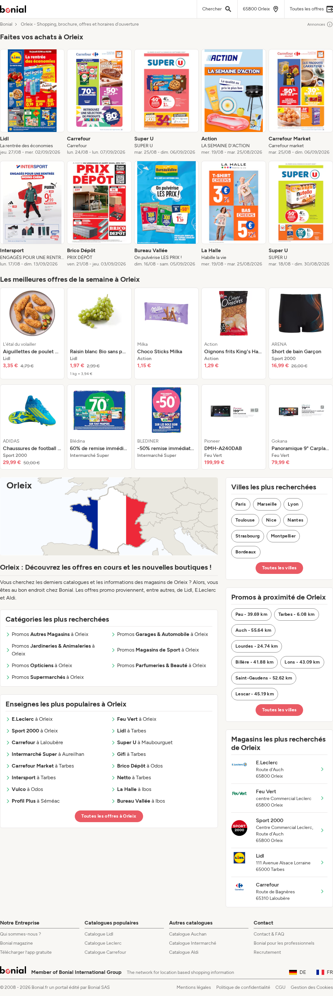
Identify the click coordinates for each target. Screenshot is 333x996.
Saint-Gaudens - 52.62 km (263, 678)
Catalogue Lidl (99, 934)
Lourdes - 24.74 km (256, 646)
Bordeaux (245, 552)
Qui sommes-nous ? (20, 934)
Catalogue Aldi (183, 952)
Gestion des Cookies (312, 987)
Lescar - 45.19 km (254, 694)
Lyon (293, 504)
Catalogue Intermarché (192, 943)
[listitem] (32, 102)
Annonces (316, 24)
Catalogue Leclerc (103, 943)
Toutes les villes (279, 568)
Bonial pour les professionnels (284, 943)
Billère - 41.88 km (254, 662)
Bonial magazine (16, 943)
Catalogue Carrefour (105, 952)
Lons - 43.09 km (302, 662)
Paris (240, 504)
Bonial (6, 24)
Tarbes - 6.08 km (296, 614)
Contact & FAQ (269, 934)
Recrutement (267, 952)
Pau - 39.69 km (251, 614)
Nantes (295, 520)
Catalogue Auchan (187, 934)
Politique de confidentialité (243, 987)
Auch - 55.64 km (253, 630)
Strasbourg (247, 536)
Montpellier (283, 536)
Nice (271, 520)
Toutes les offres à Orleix (108, 816)
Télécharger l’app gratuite (26, 952)
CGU (280, 987)
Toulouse (245, 520)
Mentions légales (194, 987)
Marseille (267, 504)
